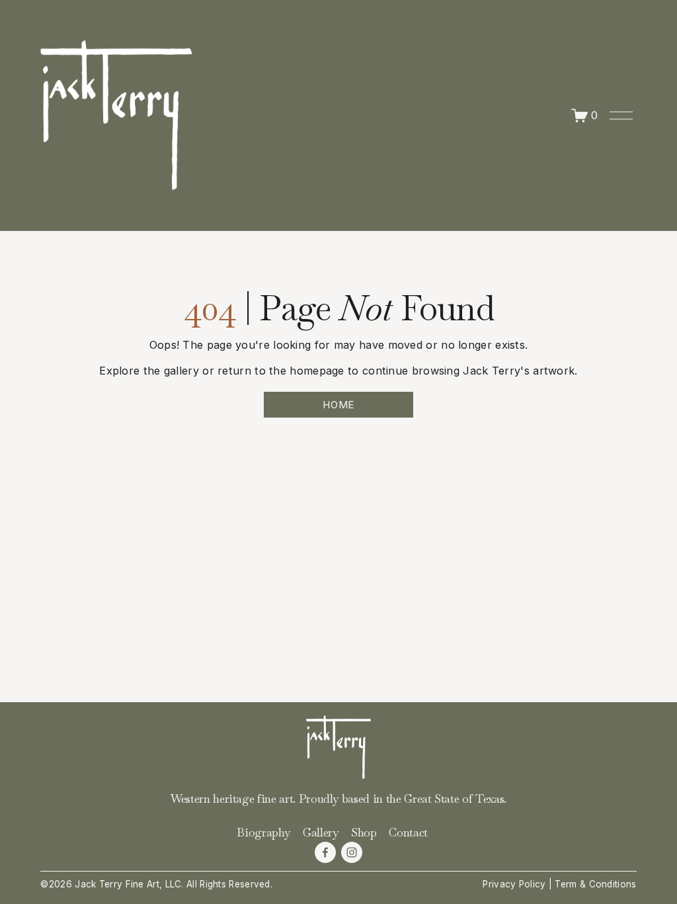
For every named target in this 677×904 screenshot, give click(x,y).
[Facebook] (325, 852)
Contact (408, 833)
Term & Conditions (595, 884)
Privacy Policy (514, 884)
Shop (364, 833)
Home (338, 404)
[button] (114, 512)
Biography (263, 833)
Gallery (321, 833)
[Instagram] (351, 852)
